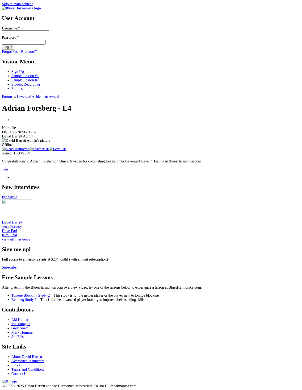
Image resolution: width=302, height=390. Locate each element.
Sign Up (17, 72)
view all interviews (16, 239)
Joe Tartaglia (20, 324)
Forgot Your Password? (19, 52)
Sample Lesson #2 (25, 80)
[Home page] (21, 8)
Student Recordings (26, 84)
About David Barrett (26, 357)
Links (15, 365)
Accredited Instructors (27, 361)
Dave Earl (9, 231)
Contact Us (19, 374)
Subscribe (9, 267)
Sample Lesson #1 (25, 76)
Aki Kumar (19, 320)
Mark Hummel (22, 332)
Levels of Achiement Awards (38, 97)
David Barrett (12, 222)
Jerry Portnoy (12, 226)
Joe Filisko (19, 337)
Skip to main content (17, 4)
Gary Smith (20, 328)
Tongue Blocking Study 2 (30, 295)
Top (5, 169)
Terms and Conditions (27, 369)
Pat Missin (9, 197)
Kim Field (9, 235)
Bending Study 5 (24, 300)
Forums (17, 89)
